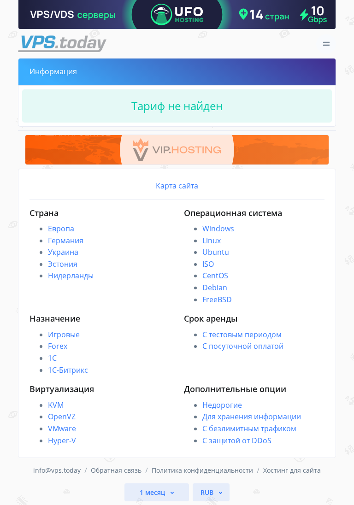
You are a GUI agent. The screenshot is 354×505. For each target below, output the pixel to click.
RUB (208, 492)
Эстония (62, 264)
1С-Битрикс (68, 370)
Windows (218, 228)
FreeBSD (217, 299)
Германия (65, 240)
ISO (208, 264)
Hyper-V (62, 440)
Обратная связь (116, 470)
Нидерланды (71, 275)
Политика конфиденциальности (202, 470)
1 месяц (153, 492)
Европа (61, 228)
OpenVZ (62, 416)
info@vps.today (57, 470)
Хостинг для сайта (292, 470)
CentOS (215, 275)
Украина (63, 252)
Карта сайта (177, 186)
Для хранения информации (251, 416)
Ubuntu (215, 252)
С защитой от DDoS (236, 440)
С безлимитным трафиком (249, 428)
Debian (214, 287)
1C (52, 358)
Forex (57, 346)
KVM (56, 405)
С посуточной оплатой (242, 346)
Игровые (64, 334)
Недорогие (222, 405)
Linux (211, 240)
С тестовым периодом (242, 334)
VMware (62, 428)
